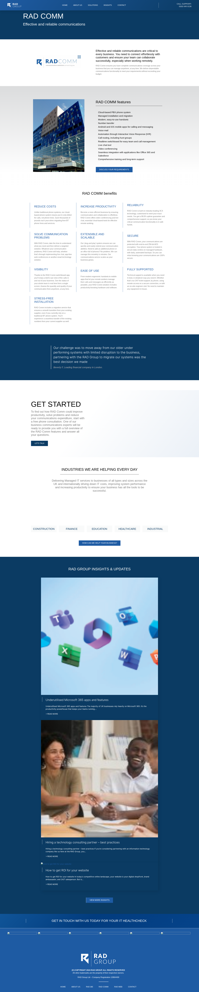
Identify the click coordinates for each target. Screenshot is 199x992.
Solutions (93, 5)
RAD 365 (89, 987)
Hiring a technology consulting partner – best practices (83, 842)
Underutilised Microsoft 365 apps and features (77, 700)
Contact (122, 5)
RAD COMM (103, 987)
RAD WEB (118, 987)
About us (77, 5)
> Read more (52, 714)
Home (64, 5)
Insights (108, 5)
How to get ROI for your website (67, 870)
